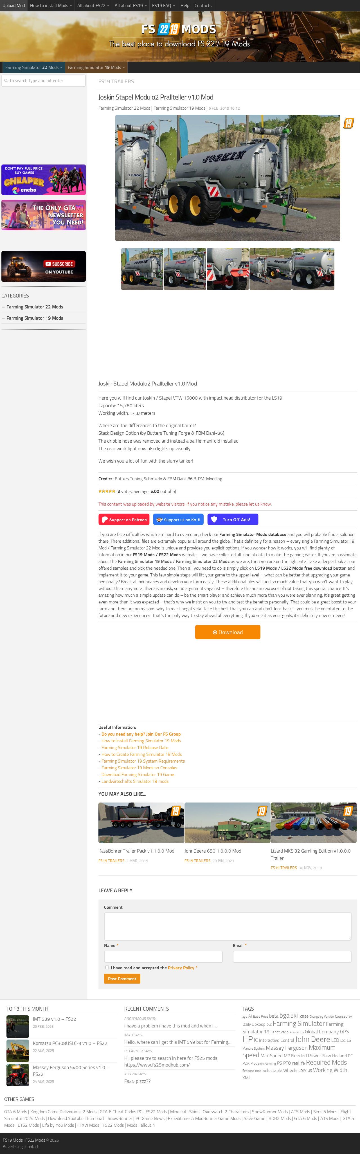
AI (250, 1016)
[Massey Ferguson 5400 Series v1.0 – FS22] (17, 1075)
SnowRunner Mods (270, 1111)
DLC (269, 1025)
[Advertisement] (227, 337)
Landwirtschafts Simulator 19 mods (135, 781)
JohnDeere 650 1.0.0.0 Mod (212, 851)
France (294, 1032)
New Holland (334, 1055)
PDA (245, 1063)
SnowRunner (120, 1118)
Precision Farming (263, 1063)
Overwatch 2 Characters (226, 1111)
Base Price (260, 1016)
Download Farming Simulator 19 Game (138, 774)
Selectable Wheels (279, 1070)
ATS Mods (300, 1111)
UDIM (302, 1071)
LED (335, 1040)
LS (349, 1040)
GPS (344, 1032)
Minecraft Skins (184, 1111)
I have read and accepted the (154, 967)
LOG (343, 1041)
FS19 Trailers (116, 81)
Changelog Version (322, 1016)
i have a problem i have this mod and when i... (170, 1026)
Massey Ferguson (287, 1048)
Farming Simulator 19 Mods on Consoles (139, 767)
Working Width (330, 1070)
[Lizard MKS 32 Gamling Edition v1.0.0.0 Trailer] (314, 823)
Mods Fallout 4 (141, 1125)
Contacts (203, 5)
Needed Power (306, 1055)
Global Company (322, 1032)
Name (111, 945)
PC (350, 1055)
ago (244, 1016)
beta (273, 1016)
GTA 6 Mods (15, 1111)
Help (185, 5)
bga (284, 1015)
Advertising (13, 1146)
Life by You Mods (58, 1125)
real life (298, 1063)
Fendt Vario (280, 1032)
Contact (32, 1146)
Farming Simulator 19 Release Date (135, 747)
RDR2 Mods (280, 1118)
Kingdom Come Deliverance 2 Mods (63, 1111)
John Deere (312, 1039)
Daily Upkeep (254, 1024)
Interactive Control (276, 1040)
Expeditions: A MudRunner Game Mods (204, 1118)
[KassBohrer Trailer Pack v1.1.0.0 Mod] (141, 823)
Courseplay (343, 1016)
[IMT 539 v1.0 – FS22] (17, 1026)
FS (302, 1032)
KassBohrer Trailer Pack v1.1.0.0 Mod (136, 851)
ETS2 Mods (28, 1125)
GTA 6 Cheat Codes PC (121, 1111)
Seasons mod (251, 1071)
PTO (287, 1063)
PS (279, 1063)
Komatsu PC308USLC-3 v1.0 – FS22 (70, 1043)
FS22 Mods (156, 1111)
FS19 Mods (13, 1140)
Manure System (253, 1049)
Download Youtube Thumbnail (76, 1118)
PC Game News (150, 1118)
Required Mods (326, 1062)
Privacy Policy (181, 967)
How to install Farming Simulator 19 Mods (141, 740)
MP (287, 1055)
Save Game (254, 1118)
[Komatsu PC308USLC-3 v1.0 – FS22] (17, 1051)
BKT (295, 1016)
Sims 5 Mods (325, 1111)
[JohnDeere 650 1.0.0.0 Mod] (227, 823)
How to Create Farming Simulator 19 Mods (142, 754)
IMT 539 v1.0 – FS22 (54, 1019)
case (304, 1016)
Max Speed (271, 1055)
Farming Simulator (299, 1023)
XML (246, 1077)
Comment (113, 907)
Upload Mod (14, 5)
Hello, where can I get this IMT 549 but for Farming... (177, 1042)
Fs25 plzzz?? (137, 1081)
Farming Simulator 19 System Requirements (143, 761)
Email (240, 945)
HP (247, 1039)
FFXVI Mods (88, 1125)
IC (256, 1040)
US (310, 1071)
